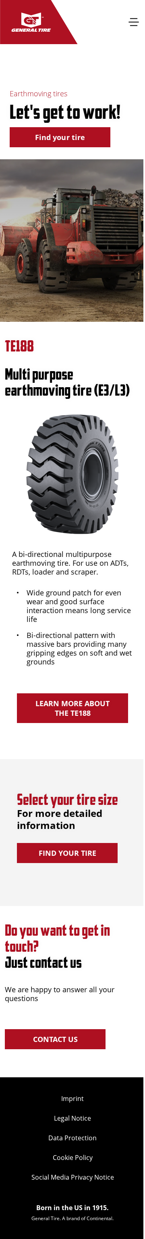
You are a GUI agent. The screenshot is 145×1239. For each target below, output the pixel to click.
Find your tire (60, 137)
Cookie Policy (73, 1157)
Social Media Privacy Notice (72, 1177)
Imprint (72, 1098)
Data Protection (72, 1137)
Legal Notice (72, 1118)
